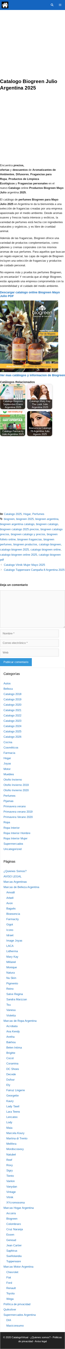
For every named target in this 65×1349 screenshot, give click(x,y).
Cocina (8, 742)
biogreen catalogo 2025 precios (19, 529)
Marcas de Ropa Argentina (20, 1020)
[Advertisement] (32, 44)
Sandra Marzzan (16, 999)
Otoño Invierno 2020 (16, 790)
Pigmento (12, 983)
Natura (10, 972)
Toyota (10, 1293)
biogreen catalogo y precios (28, 534)
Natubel (11, 1154)
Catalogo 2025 (13, 514)
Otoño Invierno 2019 (16, 785)
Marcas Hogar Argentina (19, 1207)
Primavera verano (15, 806)
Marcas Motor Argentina (18, 1266)
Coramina (12, 1063)
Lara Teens (13, 1111)
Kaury (10, 1101)
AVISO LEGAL (13, 876)
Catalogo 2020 (12, 704)
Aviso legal (41, 1341)
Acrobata (12, 1026)
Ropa (7, 822)
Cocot (10, 1058)
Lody (9, 1122)
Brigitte (10, 1052)
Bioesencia (13, 913)
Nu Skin (11, 978)
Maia (9, 1127)
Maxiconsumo (15, 1325)
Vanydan (11, 1186)
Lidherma (12, 951)
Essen (10, 1234)
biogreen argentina (46, 519)
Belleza (8, 688)
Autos (7, 683)
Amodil (10, 892)
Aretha (10, 1036)
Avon (9, 903)
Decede (11, 1074)
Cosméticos (11, 747)
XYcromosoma (15, 1202)
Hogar (27, 514)
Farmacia (9, 752)
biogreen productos (25, 544)
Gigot (9, 924)
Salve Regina (14, 994)
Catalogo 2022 (12, 715)
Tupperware (13, 1261)
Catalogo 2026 (12, 736)
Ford (9, 1282)
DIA (8, 1320)
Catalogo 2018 (12, 694)
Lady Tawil (12, 1106)
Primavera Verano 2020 (18, 817)
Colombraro (13, 1224)
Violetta (11, 1015)
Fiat (8, 1277)
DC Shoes (12, 1069)
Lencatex (12, 1117)
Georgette (12, 1095)
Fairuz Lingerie (15, 1090)
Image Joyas (14, 940)
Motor (7, 769)
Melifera (11, 1143)
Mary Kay (12, 956)
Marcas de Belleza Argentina (21, 887)
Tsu (8, 1004)
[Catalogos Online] (5, 5)
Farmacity (12, 919)
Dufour (10, 1079)
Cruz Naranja (14, 1229)
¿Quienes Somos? (15, 871)
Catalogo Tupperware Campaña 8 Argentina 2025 (34, 569)
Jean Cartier (14, 1245)
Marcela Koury (15, 1133)
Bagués (11, 908)
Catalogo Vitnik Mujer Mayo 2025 (24, 564)
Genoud (11, 1240)
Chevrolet (12, 1272)
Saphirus (11, 1250)
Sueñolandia (14, 1256)
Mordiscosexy (15, 1149)
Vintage (11, 1192)
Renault (11, 1288)
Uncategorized (13, 849)
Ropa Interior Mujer (16, 838)
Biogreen (11, 1218)
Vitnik (9, 1197)
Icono (9, 930)
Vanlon (10, 1181)
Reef (9, 1159)
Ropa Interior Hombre (17, 833)
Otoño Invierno (13, 779)
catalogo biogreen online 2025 (18, 554)
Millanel (11, 962)
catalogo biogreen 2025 (14, 549)
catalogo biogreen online (45, 549)
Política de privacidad (17, 1304)
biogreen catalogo (47, 524)
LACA (10, 946)
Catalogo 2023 (12, 720)
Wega (10, 1298)
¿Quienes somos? (40, 1337)
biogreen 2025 (25, 519)
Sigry (9, 1170)
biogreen (9, 519)
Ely (8, 1085)
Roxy (9, 1165)
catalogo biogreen (50, 544)
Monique (11, 967)
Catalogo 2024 (12, 726)
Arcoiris (11, 1213)
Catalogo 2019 (12, 699)
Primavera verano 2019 (18, 811)
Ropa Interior (12, 827)
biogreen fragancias (29, 539)
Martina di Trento (16, 1138)
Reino (10, 988)
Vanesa (11, 1010)
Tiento (10, 1175)
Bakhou (11, 1042)
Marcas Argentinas (15, 881)
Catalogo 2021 (12, 710)
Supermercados (13, 843)
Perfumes (38, 514)
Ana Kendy (13, 1031)
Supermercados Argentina (20, 1314)
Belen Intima (14, 1047)
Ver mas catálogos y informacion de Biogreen (32, 375)
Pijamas (9, 801)
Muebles (9, 774)
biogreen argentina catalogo (17, 524)
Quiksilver (10, 1309)
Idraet (10, 935)
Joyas (7, 763)
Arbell (10, 897)
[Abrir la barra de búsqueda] (52, 5)
